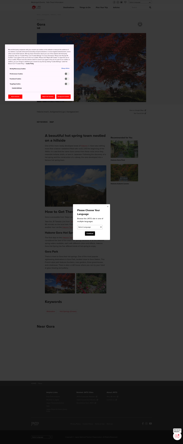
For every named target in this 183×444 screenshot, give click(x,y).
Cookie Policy (30, 63)
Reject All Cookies (47, 96)
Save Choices (15, 96)
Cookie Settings (17, 88)
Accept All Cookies (63, 96)
